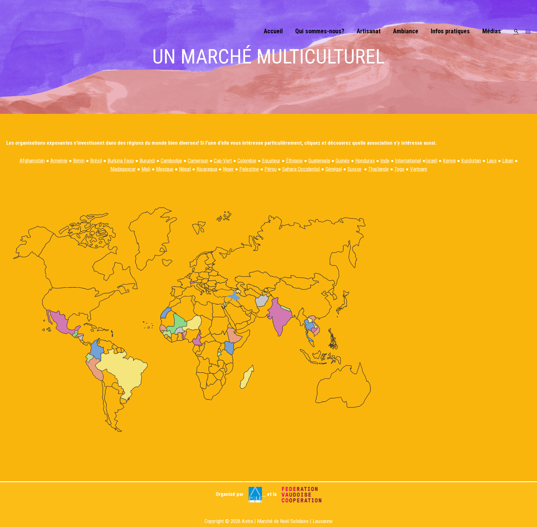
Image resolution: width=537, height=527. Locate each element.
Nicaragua (206, 169)
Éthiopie (294, 160)
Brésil (96, 160)
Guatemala (319, 160)
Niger (228, 169)
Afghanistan (32, 160)
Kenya (449, 160)
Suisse (354, 169)
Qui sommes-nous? (319, 31)
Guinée (343, 160)
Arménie (58, 160)
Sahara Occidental (301, 169)
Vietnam (418, 169)
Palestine (249, 169)
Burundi (147, 160)
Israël (431, 160)
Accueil (273, 31)
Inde (384, 160)
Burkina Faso (121, 160)
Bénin (79, 160)
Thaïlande (378, 169)
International (408, 160)
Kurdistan (471, 160)
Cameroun (198, 160)
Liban (507, 160)
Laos (492, 160)
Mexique (164, 169)
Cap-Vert (223, 160)
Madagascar (123, 169)
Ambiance (405, 31)
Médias (491, 31)
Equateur (271, 160)
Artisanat (369, 31)
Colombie (246, 160)
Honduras (365, 160)
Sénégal (333, 169)
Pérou (270, 169)
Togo (399, 169)
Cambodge (171, 160)
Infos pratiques (450, 31)
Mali (145, 169)
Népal (185, 169)
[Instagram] (528, 31)
